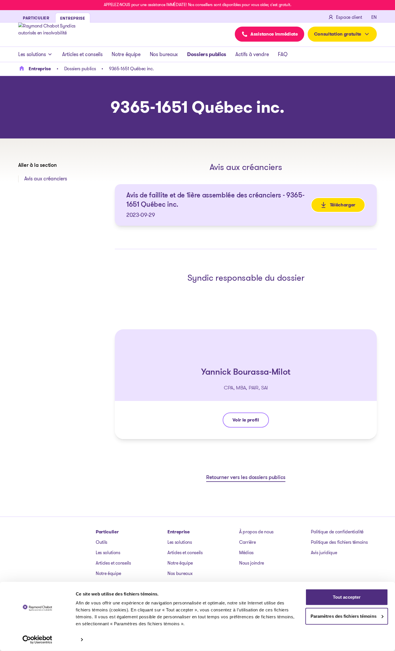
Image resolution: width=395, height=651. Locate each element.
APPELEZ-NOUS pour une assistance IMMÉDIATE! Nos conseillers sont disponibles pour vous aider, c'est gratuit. (197, 5)
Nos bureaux (164, 54)
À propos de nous (256, 531)
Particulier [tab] (36, 18)
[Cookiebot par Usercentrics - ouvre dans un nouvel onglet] (37, 639)
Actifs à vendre (252, 54)
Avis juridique (324, 552)
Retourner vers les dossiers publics (245, 477)
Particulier (107, 531)
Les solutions (32, 54)
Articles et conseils (82, 54)
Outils (101, 542)
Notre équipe (126, 54)
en (374, 17)
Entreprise (178, 531)
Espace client (349, 17)
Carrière (247, 542)
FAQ (282, 54)
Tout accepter (347, 597)
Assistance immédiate (274, 34)
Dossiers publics (206, 54)
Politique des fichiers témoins (339, 542)
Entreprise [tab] (72, 18)
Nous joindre (251, 563)
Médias (246, 552)
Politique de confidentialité (337, 531)
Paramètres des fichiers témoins (343, 615)
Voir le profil (250, 421)
